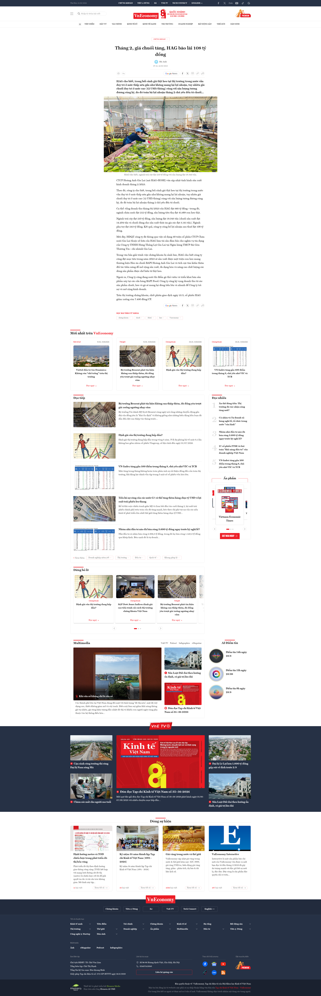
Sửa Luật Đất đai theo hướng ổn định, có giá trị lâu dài (182, 675)
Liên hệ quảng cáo (164, 972)
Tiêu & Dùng (143, 3)
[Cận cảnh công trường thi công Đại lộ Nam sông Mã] (91, 747)
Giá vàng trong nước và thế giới (183, 854)
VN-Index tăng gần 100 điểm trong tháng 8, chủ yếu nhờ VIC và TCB (230, 373)
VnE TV (164, 3)
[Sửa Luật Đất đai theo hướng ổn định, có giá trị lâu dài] (230, 786)
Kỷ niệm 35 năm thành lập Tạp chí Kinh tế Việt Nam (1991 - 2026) (137, 858)
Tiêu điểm (89, 24)
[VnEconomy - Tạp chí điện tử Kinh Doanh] (160, 899)
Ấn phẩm (229, 478)
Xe (155, 3)
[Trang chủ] (79, 24)
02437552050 (146, 966)
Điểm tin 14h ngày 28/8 (236, 654)
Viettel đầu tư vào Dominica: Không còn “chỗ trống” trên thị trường (91, 373)
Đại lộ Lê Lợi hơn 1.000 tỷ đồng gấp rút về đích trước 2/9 (228, 766)
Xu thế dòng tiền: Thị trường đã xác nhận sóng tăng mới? (232, 406)
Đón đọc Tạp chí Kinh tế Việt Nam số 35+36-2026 (182, 710)
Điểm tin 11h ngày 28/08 (236, 672)
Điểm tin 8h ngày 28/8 (235, 690)
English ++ (197, 3)
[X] (225, 3)
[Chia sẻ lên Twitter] (188, 73)
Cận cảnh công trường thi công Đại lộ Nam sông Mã (89, 766)
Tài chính (117, 24)
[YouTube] (237, 3)
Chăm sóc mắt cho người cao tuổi (92, 802)
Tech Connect (179, 3)
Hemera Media (113, 986)
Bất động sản (205, 24)
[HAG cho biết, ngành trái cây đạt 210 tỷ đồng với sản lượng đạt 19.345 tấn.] (160, 98)
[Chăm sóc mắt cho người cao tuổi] (91, 786)
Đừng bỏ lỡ (81, 570)
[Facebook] (219, 3)
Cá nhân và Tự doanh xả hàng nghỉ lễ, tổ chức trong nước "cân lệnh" (233, 421)
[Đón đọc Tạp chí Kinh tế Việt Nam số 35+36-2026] (160, 761)
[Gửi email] (193, 73)
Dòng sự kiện (160, 821)
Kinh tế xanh (149, 24)
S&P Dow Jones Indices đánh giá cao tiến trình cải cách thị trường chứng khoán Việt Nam (135, 607)
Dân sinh (235, 24)
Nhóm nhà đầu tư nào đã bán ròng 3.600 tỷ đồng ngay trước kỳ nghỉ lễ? (159, 529)
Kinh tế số (132, 24)
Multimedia (81, 643)
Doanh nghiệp (185, 24)
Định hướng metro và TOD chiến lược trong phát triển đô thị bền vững (90, 858)
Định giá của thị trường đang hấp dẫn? (141, 435)
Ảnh (72, 948)
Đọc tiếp (79, 398)
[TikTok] (243, 3)
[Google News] (249, 3)
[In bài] (118, 73)
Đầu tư (103, 24)
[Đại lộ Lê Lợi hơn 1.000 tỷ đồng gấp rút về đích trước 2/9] (230, 747)
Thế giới (221, 24)
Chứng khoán (125, 3)
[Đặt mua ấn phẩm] (243, 13)
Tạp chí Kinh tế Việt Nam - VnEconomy (233, 988)
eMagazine (197, 643)
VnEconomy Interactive (225, 854)
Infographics (184, 643)
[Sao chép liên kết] (198, 73)
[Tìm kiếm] (79, 14)
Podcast (173, 643)
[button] (135, 628)
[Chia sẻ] (203, 73)
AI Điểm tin (230, 643)
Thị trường (167, 24)
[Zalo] (231, 3)
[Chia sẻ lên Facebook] (182, 73)
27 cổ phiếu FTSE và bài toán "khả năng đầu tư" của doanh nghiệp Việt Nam (233, 449)
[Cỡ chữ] (123, 73)
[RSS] (223, 972)
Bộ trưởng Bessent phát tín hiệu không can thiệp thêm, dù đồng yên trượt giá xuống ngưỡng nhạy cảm (160, 406)
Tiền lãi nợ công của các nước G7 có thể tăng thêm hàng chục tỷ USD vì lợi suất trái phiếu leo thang (160, 500)
